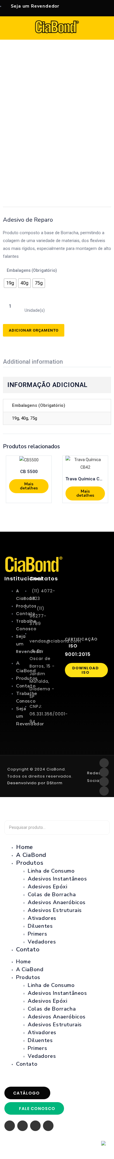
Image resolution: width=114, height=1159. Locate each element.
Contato (28, 949)
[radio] (10, 283)
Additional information (33, 361)
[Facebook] (104, 763)
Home (23, 961)
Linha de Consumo (51, 870)
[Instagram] (104, 772)
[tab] (35, 362)
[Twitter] (104, 781)
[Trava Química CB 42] (85, 463)
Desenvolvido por (26, 783)
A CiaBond (29, 969)
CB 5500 (29, 471)
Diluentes (40, 925)
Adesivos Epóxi (47, 886)
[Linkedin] (104, 791)
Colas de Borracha (52, 894)
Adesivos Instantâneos (57, 878)
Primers (37, 933)
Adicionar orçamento (33, 330)
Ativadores (42, 918)
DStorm (54, 783)
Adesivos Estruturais (55, 910)
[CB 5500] (29, 460)
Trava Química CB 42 (85, 479)
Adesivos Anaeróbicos (57, 902)
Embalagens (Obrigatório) (32, 270)
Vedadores (42, 941)
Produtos (29, 863)
